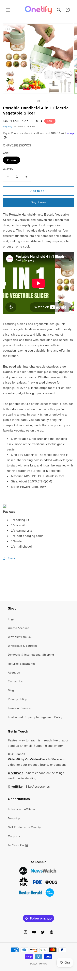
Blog (11, 690)
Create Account (18, 628)
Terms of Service (19, 708)
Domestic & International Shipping (31, 654)
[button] (8, 10)
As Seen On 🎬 (18, 845)
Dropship (14, 818)
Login (11, 619)
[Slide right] (47, 101)
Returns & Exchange (22, 663)
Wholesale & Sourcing (23, 645)
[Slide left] (29, 101)
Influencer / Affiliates (22, 809)
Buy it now (38, 202)
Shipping (7, 126)
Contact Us (15, 681)
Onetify (43, 964)
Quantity (8, 168)
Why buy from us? (20, 636)
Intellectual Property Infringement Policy (35, 717)
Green (11, 160)
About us (14, 672)
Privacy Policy (17, 699)
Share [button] (12, 558)
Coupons (14, 836)
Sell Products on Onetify (24, 827)
